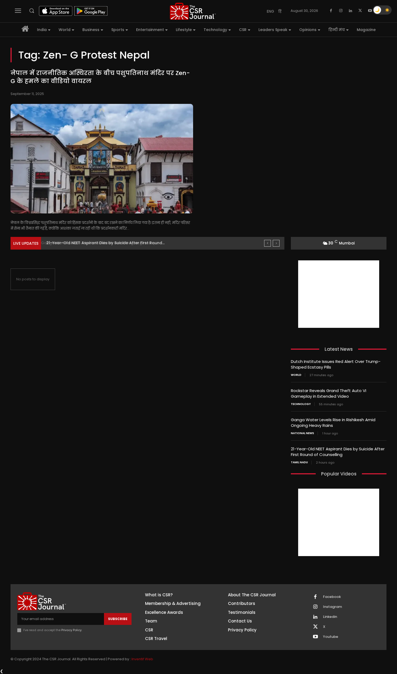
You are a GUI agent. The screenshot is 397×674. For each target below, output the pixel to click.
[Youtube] (370, 11)
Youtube (330, 636)
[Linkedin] (350, 11)
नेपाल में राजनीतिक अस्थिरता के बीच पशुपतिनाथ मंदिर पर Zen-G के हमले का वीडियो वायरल (100, 77)
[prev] (267, 243)
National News (302, 433)
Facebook (332, 596)
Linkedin (330, 616)
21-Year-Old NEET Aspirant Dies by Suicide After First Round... (104, 243)
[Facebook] (331, 11)
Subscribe (117, 619)
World (296, 375)
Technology (301, 404)
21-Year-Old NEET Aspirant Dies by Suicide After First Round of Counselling (338, 451)
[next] (276, 243)
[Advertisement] (338, 294)
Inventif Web (142, 659)
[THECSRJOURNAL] (192, 11)
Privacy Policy (71, 630)
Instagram (332, 606)
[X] (360, 11)
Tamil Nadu (299, 462)
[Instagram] (341, 11)
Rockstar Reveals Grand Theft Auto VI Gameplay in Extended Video (328, 393)
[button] (31, 10)
